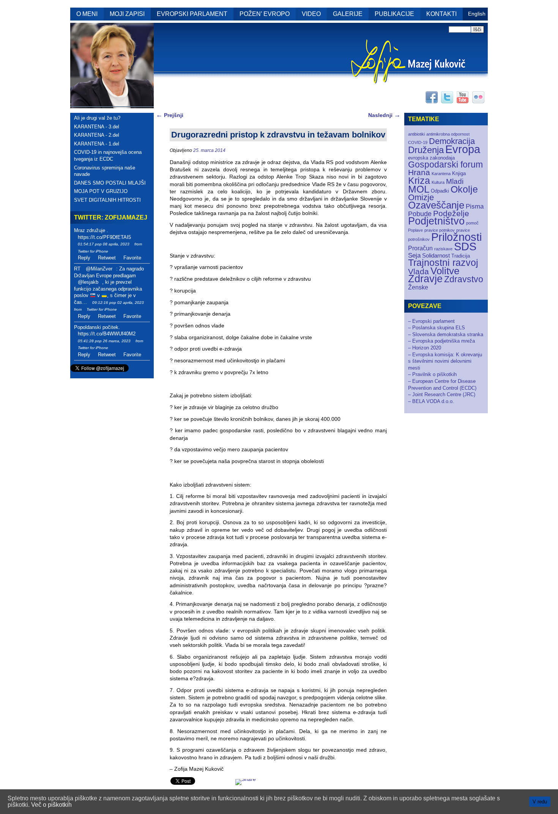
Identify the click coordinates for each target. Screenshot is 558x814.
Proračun (420, 248)
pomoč (472, 223)
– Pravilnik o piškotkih (432, 374)
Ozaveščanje (436, 205)
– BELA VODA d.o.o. (431, 401)
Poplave (415, 230)
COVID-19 (417, 142)
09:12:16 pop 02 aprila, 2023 (118, 302)
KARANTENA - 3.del (96, 127)
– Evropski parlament (431, 321)
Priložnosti (456, 237)
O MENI (87, 14)
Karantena (441, 173)
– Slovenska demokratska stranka (445, 334)
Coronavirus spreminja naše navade (104, 171)
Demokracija (452, 141)
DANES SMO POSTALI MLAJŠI (110, 183)
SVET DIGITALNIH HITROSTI (107, 200)
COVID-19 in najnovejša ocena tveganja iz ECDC (108, 155)
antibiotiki (416, 134)
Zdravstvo (463, 279)
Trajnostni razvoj (443, 262)
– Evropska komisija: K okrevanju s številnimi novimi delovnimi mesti (445, 361)
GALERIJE (348, 14)
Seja (414, 255)
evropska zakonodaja (431, 158)
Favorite (132, 258)
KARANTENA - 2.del (96, 135)
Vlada (418, 271)
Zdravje (425, 279)
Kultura (438, 182)
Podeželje (451, 213)
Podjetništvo (436, 221)
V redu (540, 802)
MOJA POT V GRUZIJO (101, 191)
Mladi (454, 181)
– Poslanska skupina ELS (436, 327)
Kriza (419, 180)
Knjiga (459, 173)
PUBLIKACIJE (394, 14)
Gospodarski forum (445, 164)
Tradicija (460, 256)
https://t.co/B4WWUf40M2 (107, 334)
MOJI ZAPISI (127, 14)
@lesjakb (88, 282)
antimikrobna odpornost (448, 134)
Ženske (418, 287)
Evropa (462, 149)
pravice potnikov (439, 230)
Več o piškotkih (51, 804)
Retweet (107, 258)
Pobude (420, 214)
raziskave (443, 249)
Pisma (475, 206)
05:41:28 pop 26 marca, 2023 (104, 341)
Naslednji (384, 115)
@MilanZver (99, 269)
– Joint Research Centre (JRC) (441, 394)
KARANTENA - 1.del (96, 144)
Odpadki (440, 191)
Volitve (444, 271)
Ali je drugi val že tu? (97, 118)
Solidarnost (436, 256)
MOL (418, 189)
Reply (84, 258)
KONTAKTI (441, 14)
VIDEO (311, 14)
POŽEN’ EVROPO (265, 14)
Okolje (464, 189)
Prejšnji (169, 115)
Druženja (426, 150)
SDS (465, 246)
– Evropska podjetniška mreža (441, 341)
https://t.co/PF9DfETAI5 (104, 237)
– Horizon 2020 (424, 348)
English (476, 14)
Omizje (421, 197)
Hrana (419, 172)
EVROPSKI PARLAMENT (192, 14)
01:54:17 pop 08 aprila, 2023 (103, 244)
